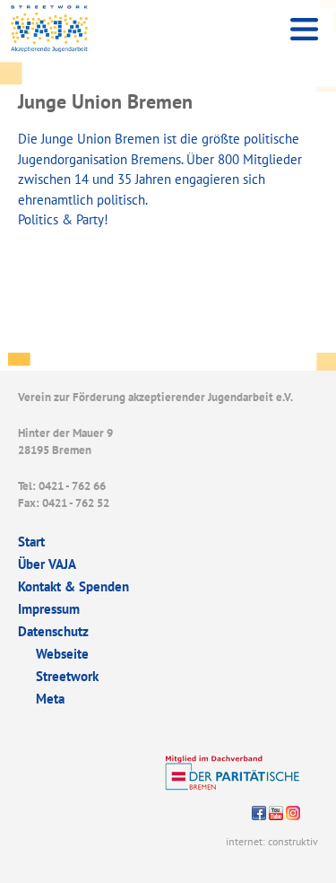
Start (31, 541)
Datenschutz (53, 631)
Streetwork (67, 676)
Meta (50, 698)
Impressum (49, 608)
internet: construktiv (272, 841)
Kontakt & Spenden (73, 586)
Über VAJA (47, 564)
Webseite (62, 653)
